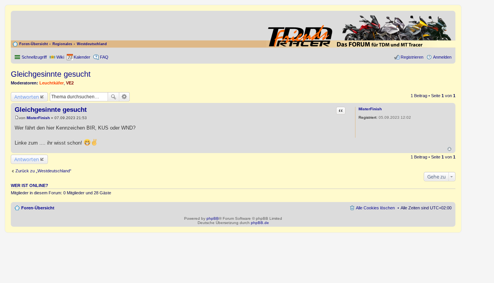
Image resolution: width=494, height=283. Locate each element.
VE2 (70, 83)
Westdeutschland (92, 44)
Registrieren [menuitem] (412, 57)
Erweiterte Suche (124, 96)
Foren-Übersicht (33, 44)
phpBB (212, 218)
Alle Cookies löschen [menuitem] (375, 208)
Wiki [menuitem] (60, 57)
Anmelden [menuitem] (442, 57)
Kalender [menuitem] (82, 57)
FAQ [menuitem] (104, 57)
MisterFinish (370, 109)
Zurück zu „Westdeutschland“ (43, 170)
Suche (113, 96)
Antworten (26, 96)
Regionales (62, 44)
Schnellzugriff (34, 57)
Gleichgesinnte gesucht (51, 74)
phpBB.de (260, 223)
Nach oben (449, 149)
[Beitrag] (17, 118)
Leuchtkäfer (51, 83)
